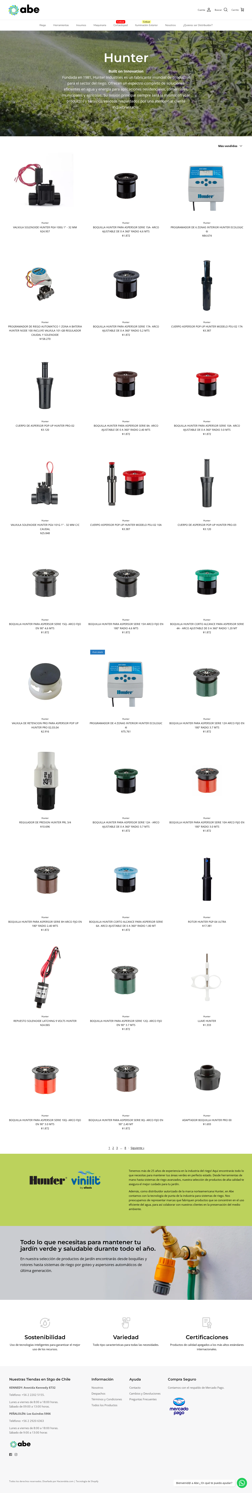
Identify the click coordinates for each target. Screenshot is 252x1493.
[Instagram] (16, 1454)
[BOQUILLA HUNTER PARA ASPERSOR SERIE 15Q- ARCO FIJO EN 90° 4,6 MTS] (45, 582)
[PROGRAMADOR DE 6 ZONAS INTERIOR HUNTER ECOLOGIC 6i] (207, 185)
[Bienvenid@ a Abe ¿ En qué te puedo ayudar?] (242, 1483)
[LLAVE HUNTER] (207, 979)
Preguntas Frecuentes (143, 1399)
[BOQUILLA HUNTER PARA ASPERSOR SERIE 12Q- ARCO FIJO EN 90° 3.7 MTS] (126, 979)
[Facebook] (10, 1454)
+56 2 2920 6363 (33, 1421)
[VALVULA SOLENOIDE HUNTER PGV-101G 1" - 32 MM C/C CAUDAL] (45, 483)
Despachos (98, 1393)
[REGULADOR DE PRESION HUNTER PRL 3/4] (45, 780)
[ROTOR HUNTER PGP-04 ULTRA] (207, 880)
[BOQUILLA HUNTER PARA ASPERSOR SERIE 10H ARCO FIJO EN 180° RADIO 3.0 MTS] (207, 780)
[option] (126, 1263)
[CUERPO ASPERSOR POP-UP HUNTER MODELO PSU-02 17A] (207, 284)
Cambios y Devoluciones (144, 1393)
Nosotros (170, 25)
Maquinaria (100, 25)
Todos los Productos (104, 1405)
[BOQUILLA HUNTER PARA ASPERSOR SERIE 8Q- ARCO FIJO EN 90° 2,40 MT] (126, 1078)
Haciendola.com (65, 1481)
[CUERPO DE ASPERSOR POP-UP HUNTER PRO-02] (45, 384)
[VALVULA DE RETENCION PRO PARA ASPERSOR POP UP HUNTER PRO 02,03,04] (45, 681)
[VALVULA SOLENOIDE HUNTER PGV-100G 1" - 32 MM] (45, 185)
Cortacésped (120, 25)
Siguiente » (137, 1148)
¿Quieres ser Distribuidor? (198, 25)
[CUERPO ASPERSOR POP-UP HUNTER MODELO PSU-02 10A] (126, 483)
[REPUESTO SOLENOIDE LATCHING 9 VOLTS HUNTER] (45, 979)
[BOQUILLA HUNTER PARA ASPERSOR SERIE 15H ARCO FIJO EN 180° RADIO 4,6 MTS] (126, 582)
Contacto (135, 1387)
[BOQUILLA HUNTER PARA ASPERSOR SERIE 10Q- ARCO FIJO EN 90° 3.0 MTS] (45, 1078)
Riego (42, 25)
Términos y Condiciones (107, 1399)
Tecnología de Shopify (87, 1481)
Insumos (81, 25)
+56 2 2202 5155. (33, 1395)
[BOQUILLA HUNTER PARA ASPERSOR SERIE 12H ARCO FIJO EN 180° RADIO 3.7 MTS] (207, 681)
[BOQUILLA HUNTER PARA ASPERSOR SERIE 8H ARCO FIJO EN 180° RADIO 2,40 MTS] (45, 880)
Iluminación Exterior (146, 25)
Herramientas (61, 25)
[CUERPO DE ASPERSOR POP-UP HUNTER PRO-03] (207, 483)
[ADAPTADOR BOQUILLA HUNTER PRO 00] (207, 1078)
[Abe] (24, 10)
